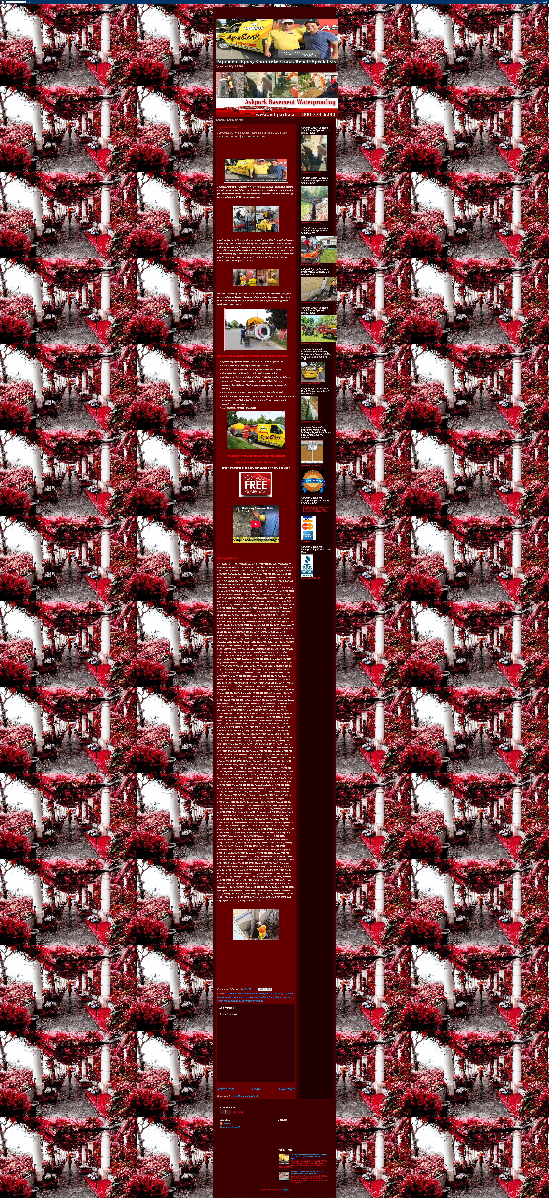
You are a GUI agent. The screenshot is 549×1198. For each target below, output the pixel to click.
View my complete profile (230, 1127)
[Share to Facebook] (267, 989)
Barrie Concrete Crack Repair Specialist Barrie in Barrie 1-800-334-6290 (307, 1173)
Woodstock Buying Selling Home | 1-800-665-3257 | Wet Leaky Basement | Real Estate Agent (316, 509)
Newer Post (225, 1089)
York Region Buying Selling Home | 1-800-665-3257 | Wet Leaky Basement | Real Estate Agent (309, 1157)
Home (256, 1089)
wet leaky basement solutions (247, 1001)
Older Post (287, 1089)
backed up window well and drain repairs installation (254, 993)
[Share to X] (265, 989)
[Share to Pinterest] (270, 989)
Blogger (285, 1190)
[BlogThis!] (262, 989)
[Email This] (259, 989)
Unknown (227, 1123)
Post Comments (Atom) (245, 1096)
